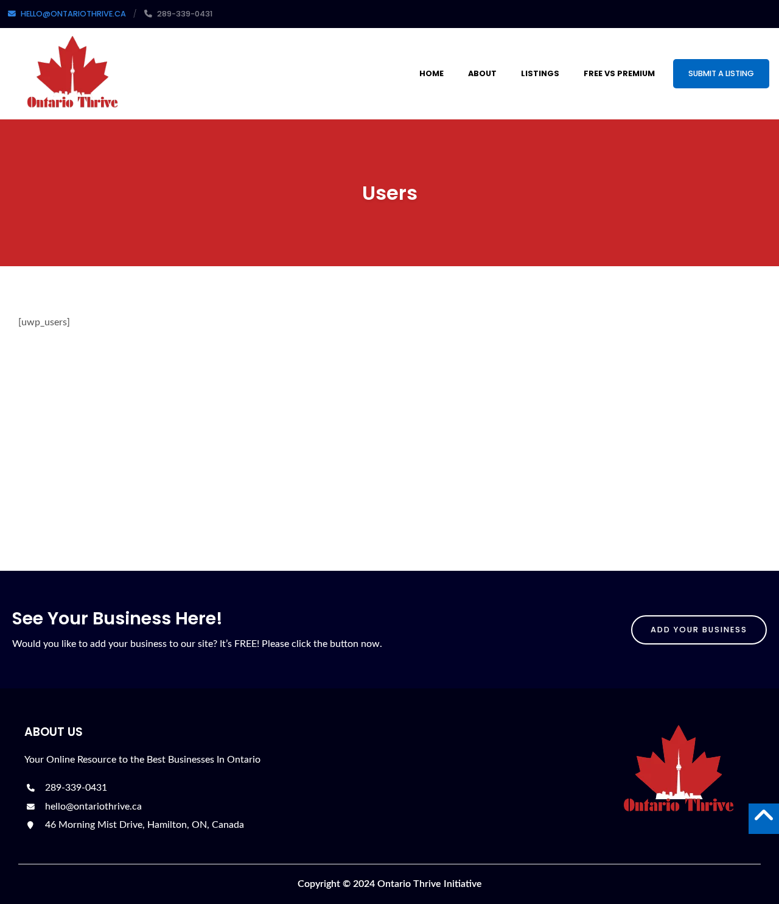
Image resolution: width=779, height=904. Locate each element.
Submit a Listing (721, 73)
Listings (540, 73)
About (482, 73)
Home (431, 73)
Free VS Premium (619, 73)
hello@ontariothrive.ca (92, 806)
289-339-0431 (75, 788)
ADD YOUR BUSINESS (699, 629)
